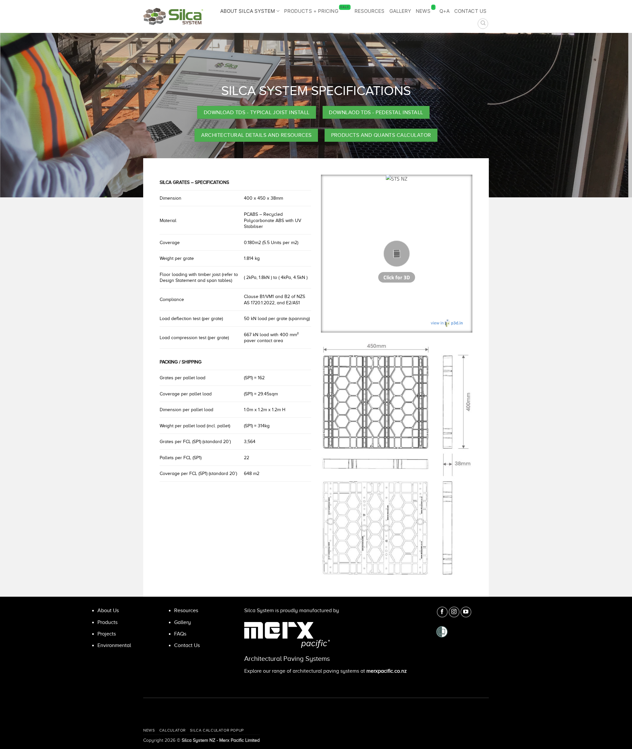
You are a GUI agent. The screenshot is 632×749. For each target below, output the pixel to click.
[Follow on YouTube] (466, 612)
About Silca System (247, 11)
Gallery (400, 11)
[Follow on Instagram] (454, 612)
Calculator (172, 730)
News (425, 10)
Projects (106, 634)
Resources (370, 11)
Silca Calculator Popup (217, 730)
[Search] (483, 23)
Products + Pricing (316, 10)
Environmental (114, 645)
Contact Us (470, 11)
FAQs (180, 634)
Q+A (444, 11)
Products (107, 622)
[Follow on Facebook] (442, 612)
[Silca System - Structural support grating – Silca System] (173, 16)
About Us (108, 610)
